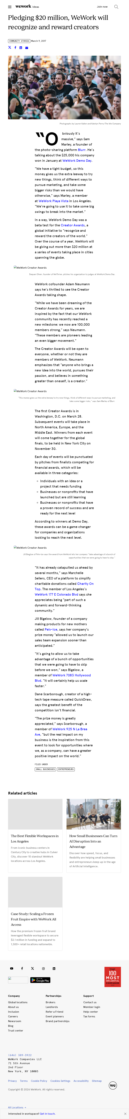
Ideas (35, 6)
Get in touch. (48, 1113)
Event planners (55, 1016)
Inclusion (13, 1011)
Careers (13, 1016)
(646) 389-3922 (20, 1055)
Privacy (12, 1080)
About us (13, 1007)
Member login (91, 1007)
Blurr (81, 150)
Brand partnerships (57, 1021)
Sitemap (97, 1080)
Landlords (52, 1007)
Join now (102, 6)
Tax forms (89, 1016)
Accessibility (81, 1080)
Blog (10, 1025)
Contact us (89, 1002)
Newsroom (14, 1021)
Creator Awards (73, 225)
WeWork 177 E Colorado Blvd (56, 594)
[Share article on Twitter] (10, 48)
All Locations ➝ (17, 1107)
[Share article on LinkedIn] (21, 48)
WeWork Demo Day (76, 161)
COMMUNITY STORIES (19, 41)
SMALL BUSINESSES (45, 769)
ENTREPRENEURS (66, 769)
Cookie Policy (39, 1080)
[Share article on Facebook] (16, 48)
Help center (90, 1011)
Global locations (17, 1002)
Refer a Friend (54, 1011)
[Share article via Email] (26, 48)
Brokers (50, 1002)
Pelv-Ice (51, 629)
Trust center (15, 1030)
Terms (24, 1080)
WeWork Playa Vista (53, 201)
